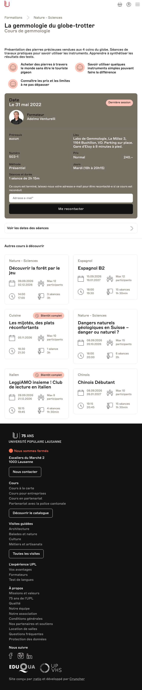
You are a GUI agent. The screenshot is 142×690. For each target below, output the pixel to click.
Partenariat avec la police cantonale (37, 504)
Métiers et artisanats (25, 544)
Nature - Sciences (48, 18)
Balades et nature (23, 534)
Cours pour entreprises (27, 494)
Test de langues (21, 580)
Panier (119, 4)
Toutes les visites (26, 554)
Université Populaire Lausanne (7, 4)
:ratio (37, 679)
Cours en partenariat (25, 499)
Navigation (137, 4)
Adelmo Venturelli (41, 119)
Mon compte (128, 4)
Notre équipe (19, 609)
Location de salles (23, 629)
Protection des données (27, 639)
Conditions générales (26, 619)
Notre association (23, 614)
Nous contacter (25, 472)
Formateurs (18, 575)
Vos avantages (20, 570)
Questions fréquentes (26, 634)
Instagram (21, 656)
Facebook (12, 656)
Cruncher (77, 679)
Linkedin (30, 656)
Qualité (15, 604)
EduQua (22, 668)
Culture (15, 539)
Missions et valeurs (24, 593)
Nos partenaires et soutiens (31, 624)
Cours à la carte (21, 488)
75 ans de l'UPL (21, 599)
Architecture (19, 529)
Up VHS (50, 668)
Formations (13, 18)
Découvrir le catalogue (31, 513)
